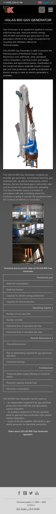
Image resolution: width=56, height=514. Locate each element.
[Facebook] (19, 493)
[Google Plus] (25, 493)
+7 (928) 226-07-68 (12, 2)
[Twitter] (31, 493)
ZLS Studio (21, 509)
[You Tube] (37, 493)
